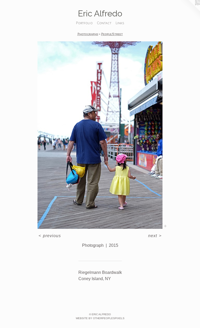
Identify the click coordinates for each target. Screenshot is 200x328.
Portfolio (84, 23)
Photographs (87, 34)
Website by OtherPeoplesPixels (100, 318)
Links (120, 23)
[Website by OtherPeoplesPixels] (189, 10)
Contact (104, 23)
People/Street (112, 34)
